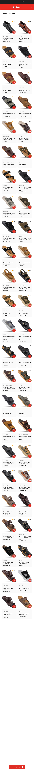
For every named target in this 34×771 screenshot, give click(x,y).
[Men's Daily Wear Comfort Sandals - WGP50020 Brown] (24, 750)
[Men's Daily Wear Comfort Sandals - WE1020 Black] (24, 351)
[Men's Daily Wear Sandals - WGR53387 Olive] (9, 652)
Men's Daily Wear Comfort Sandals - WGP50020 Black (25, 338)
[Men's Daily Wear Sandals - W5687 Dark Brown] (24, 652)
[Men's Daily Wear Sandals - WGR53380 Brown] (9, 627)
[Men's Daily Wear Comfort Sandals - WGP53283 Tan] (24, 102)
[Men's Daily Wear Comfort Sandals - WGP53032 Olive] (24, 226)
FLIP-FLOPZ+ (6, 136)
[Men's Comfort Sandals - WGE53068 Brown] (9, 77)
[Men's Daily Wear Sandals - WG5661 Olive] (24, 400)
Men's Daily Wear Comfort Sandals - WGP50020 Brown (25, 763)
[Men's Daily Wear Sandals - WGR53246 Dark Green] (24, 726)
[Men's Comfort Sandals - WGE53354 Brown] (24, 601)
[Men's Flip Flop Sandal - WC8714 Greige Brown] (24, 126)
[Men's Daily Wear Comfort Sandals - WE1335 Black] (9, 475)
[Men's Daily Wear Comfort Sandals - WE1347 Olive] (9, 102)
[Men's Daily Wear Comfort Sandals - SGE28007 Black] (9, 677)
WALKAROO (5, 36)
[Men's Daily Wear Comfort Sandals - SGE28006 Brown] (24, 425)
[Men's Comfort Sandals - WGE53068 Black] (9, 51)
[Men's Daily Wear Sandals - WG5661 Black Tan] (9, 726)
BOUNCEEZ (21, 61)
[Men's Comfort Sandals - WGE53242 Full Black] (24, 551)
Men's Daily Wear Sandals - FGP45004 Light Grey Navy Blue (9, 338)
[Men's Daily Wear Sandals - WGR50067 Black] (9, 400)
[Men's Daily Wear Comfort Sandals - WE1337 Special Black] (24, 525)
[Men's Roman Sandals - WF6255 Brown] (24, 27)
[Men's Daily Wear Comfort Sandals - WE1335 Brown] (9, 525)
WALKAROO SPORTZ (7, 385)
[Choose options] (14, 32)
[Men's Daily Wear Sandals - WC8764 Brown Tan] (24, 475)
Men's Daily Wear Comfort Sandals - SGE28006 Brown (25, 438)
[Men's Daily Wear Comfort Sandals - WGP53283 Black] (24, 176)
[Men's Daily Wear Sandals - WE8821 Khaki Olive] (24, 300)
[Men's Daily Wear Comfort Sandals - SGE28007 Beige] (24, 677)
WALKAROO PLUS (23, 637)
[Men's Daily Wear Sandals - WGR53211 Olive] (24, 376)
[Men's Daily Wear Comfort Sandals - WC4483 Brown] (9, 376)
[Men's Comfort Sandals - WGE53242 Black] (9, 251)
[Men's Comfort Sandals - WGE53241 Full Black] (9, 351)
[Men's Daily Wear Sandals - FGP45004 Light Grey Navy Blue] (9, 325)
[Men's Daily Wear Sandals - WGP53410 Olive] (24, 202)
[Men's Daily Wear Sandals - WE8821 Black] (9, 226)
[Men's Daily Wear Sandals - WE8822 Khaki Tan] (9, 276)
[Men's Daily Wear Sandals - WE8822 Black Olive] (24, 276)
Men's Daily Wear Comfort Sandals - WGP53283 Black (25, 189)
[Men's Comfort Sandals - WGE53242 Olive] (24, 151)
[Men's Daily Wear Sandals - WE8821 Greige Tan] (9, 126)
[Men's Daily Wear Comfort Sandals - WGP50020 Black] (24, 325)
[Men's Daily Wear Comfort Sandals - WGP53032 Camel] (9, 425)
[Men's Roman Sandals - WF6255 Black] (9, 27)
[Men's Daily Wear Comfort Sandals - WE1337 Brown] (9, 701)
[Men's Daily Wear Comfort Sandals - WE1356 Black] (9, 451)
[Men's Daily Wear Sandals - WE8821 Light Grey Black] (24, 575)
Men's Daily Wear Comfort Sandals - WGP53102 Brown (9, 614)
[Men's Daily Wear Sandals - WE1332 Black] (24, 701)
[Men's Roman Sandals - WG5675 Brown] (24, 500)
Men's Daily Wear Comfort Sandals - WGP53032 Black (25, 64)
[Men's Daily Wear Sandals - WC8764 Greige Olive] (9, 202)
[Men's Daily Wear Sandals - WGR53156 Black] (9, 750)
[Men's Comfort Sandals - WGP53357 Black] (9, 551)
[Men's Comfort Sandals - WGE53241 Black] (9, 176)
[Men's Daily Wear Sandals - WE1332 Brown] (24, 627)
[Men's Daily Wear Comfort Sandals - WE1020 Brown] (24, 77)
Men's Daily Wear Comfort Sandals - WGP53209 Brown (9, 588)
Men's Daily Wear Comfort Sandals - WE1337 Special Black (25, 538)
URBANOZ (5, 61)
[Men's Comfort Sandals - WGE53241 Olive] (9, 300)
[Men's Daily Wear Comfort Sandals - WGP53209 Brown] (9, 575)
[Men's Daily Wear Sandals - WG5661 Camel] (9, 500)
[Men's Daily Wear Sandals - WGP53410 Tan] (24, 251)
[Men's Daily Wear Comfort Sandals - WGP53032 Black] (24, 51)
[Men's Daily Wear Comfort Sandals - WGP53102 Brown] (9, 601)
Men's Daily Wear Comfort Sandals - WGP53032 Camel (9, 438)
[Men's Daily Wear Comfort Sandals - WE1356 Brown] (9, 151)
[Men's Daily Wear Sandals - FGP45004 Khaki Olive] (24, 451)
